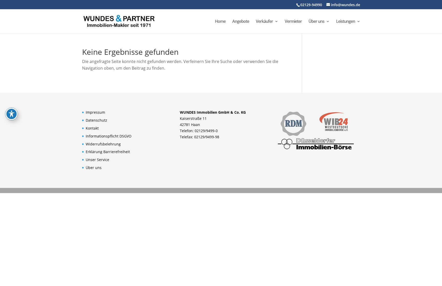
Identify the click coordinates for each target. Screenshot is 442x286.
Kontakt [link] (92, 128)
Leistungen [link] (345, 21)
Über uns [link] (316, 21)
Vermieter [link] (293, 21)
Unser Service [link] (97, 159)
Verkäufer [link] (264, 21)
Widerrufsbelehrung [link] (103, 144)
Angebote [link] (240, 21)
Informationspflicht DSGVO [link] (108, 136)
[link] (119, 21)
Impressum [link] (95, 112)
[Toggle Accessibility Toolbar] (11, 114)
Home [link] (220, 21)
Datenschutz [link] (96, 120)
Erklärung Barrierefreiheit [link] (108, 151)
